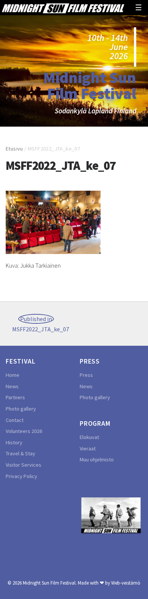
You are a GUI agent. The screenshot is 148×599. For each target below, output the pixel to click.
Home (12, 375)
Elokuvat (89, 437)
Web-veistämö (125, 583)
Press (86, 375)
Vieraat (88, 448)
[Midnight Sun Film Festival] (63, 7)
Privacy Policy (21, 476)
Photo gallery (21, 408)
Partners (15, 397)
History (14, 442)
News (12, 386)
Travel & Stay (20, 453)
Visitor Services (23, 464)
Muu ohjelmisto (97, 459)
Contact (15, 420)
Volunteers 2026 (24, 431)
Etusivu (14, 148)
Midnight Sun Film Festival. (50, 583)
